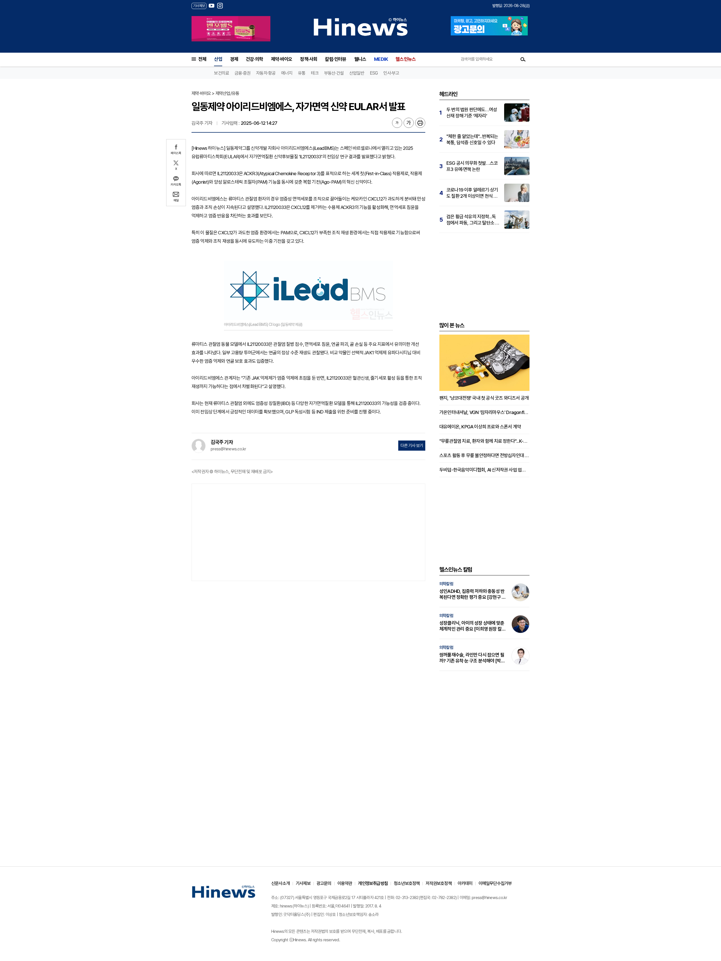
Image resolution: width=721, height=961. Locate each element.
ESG (374, 73)
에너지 (286, 73)
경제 (234, 59)
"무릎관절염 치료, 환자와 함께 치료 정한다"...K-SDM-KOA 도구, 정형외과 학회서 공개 (484, 441)
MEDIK (381, 59)
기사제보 (303, 883)
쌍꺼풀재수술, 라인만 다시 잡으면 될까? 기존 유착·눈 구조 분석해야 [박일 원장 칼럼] (472, 658)
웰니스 (360, 59)
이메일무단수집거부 (495, 883)
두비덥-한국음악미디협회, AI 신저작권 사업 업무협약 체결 (484, 470)
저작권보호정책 (438, 883)
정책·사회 (308, 59)
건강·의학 (254, 59)
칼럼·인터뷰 (335, 59)
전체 (202, 59)
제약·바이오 (281, 59)
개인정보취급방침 (373, 883)
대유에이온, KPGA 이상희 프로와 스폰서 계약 (480, 427)
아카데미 (465, 883)
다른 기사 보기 (411, 445)
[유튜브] (211, 5)
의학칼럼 (446, 583)
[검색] (523, 59)
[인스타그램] (220, 5)
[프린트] (420, 123)
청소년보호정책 (407, 883)
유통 (301, 73)
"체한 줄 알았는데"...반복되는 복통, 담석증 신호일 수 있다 (472, 139)
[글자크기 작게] (397, 123)
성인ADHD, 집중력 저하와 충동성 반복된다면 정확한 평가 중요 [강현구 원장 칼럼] (472, 594)
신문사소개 (280, 883)
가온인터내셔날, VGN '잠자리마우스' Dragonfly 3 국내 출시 (484, 412)
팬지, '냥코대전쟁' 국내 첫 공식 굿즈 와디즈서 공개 (484, 398)
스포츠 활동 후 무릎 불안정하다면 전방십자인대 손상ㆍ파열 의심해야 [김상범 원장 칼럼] (484, 455)
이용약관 (344, 883)
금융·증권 (242, 73)
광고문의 (324, 883)
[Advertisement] (308, 532)
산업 (218, 59)
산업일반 (356, 73)
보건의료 (221, 73)
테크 (314, 73)
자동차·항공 (265, 73)
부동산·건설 (334, 73)
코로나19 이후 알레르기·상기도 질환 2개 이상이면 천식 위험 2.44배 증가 (472, 193)
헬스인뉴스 (406, 59)
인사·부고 (391, 73)
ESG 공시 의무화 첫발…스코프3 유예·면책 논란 (472, 166)
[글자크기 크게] (409, 123)
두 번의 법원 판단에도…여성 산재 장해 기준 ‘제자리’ (471, 113)
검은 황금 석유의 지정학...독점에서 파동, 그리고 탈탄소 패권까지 (472, 220)
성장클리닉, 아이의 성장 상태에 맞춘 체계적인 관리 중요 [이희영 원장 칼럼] (471, 626)
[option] (231, 28)
